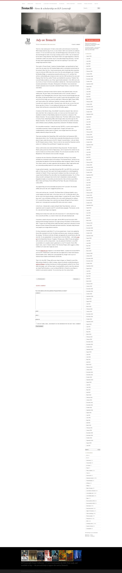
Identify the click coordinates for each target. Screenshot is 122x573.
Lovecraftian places (90, 495)
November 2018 (89, 291)
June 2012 (88, 387)
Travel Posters (88, 3)
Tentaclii (27, 8)
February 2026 (89, 71)
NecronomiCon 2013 (90, 500)
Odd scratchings (51, 44)
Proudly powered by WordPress (28, 571)
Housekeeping (44, 44)
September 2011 (89, 410)
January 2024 (89, 134)
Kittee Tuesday (89, 488)
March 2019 (88, 281)
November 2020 (89, 230)
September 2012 (89, 379)
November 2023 (89, 139)
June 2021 (88, 212)
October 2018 (89, 293)
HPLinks (88, 483)
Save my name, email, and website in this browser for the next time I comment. (59, 323)
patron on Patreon (40, 264)
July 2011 (88, 415)
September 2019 (89, 266)
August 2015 (88, 301)
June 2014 (88, 329)
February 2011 (89, 427)
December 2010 (89, 432)
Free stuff (38, 3)
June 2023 (88, 152)
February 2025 (89, 101)
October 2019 (89, 263)
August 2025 (88, 86)
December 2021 (89, 197)
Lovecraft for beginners (50, 3)
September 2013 (89, 349)
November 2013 (89, 344)
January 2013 (89, 369)
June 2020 (88, 243)
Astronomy (88, 460)
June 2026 (88, 61)
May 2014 (88, 331)
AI (86, 457)
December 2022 (89, 167)
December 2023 (89, 137)
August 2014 (88, 324)
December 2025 (89, 76)
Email (37, 315)
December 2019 (89, 258)
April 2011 (88, 422)
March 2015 (88, 306)
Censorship (88, 462)
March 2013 (88, 364)
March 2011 (88, 425)
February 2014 (89, 336)
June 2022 (88, 182)
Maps (87, 498)
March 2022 (88, 190)
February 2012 (89, 397)
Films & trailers (89, 470)
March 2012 (88, 394)
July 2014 (88, 326)
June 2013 (88, 357)
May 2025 (88, 94)
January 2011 (89, 430)
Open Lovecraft (71, 3)
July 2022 (88, 180)
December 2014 (89, 314)
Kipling (87, 485)
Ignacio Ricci (48, 571)
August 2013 (88, 351)
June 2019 (88, 273)
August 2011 (88, 412)
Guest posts (88, 475)
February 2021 (89, 223)
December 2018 (89, 288)
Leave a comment (76, 44)
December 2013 (89, 341)
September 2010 (89, 440)
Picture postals (89, 515)
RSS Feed (87, 534)
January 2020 (89, 255)
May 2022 (88, 185)
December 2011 (89, 402)
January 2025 (89, 104)
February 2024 (89, 131)
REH (87, 521)
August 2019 (88, 268)
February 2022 (89, 192)
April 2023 (88, 157)
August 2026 (88, 56)
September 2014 (89, 321)
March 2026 (88, 68)
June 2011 (88, 417)
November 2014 (89, 316)
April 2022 (88, 187)
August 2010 (88, 442)
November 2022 (89, 169)
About (23, 3)
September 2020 (89, 235)
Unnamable (88, 528)
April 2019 (88, 278)
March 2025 (88, 99)
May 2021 (88, 215)
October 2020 (89, 233)
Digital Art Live (44, 250)
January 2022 (89, 195)
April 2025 (88, 96)
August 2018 (88, 298)
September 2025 (89, 83)
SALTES (96, 3)
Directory (30, 3)
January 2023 (89, 164)
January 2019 (89, 286)
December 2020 (89, 228)
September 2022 (89, 175)
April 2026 (88, 66)
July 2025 (88, 89)
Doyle (87, 467)
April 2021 (88, 217)
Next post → (76, 279)
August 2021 (88, 207)
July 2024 (88, 119)
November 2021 (89, 200)
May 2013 (88, 359)
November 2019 (89, 260)
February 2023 (89, 162)
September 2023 (89, 144)
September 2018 (89, 296)
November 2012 (89, 374)
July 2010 (88, 445)
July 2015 (88, 303)
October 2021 (89, 202)
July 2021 (88, 210)
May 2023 (88, 154)
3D (87, 455)
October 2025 (89, 81)
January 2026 (89, 73)
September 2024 (89, 114)
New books (88, 505)
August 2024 (88, 116)
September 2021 (89, 205)
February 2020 (89, 253)
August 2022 (88, 177)
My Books (61, 3)
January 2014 (89, 339)
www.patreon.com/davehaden (91, 44)
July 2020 (88, 240)
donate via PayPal (89, 47)
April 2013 (88, 362)
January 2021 (89, 225)
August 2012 (88, 382)
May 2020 (88, 245)
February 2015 (89, 308)
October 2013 (89, 346)
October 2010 (89, 437)
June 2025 (88, 91)
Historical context (89, 478)
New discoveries (89, 508)
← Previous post (40, 279)
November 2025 (89, 78)
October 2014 (89, 319)
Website (37, 319)
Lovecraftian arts (89, 493)
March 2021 (88, 220)
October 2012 (89, 377)
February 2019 (89, 283)
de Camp (88, 465)
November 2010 (89, 435)
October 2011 (89, 407)
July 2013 (88, 354)
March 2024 (88, 129)
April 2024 (88, 126)
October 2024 (89, 111)
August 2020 (88, 238)
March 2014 (88, 334)
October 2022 (89, 172)
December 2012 (89, 372)
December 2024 (89, 106)
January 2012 (89, 399)
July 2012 (88, 384)
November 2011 (89, 405)
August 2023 (88, 147)
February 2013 (89, 367)
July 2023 (88, 149)
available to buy (26, 565)
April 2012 (88, 392)
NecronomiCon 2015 (90, 503)
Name (37, 311)
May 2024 (88, 124)
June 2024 (88, 121)
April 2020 (88, 248)
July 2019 (88, 271)
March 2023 (88, 159)
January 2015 (89, 311)
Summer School (89, 526)
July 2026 (88, 58)
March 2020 (88, 250)
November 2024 (89, 109)
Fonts (87, 473)
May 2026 (88, 63)
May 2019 (88, 276)
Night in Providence (90, 510)
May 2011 (88, 420)
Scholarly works (89, 523)
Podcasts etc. (89, 518)
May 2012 (88, 389)
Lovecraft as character (91, 490)
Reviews (80, 3)
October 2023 (89, 142)
